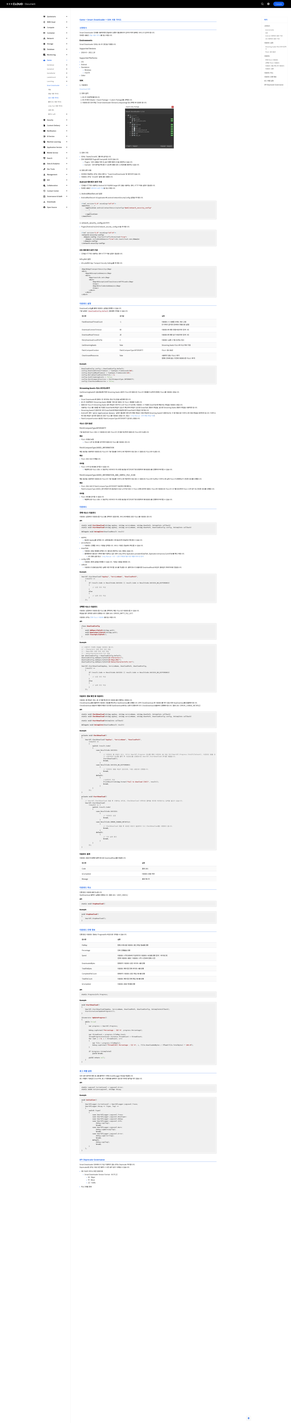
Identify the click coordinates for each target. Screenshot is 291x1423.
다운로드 (267, 56)
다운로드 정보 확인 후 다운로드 (274, 66)
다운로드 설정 (268, 43)
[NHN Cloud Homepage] (13, 4)
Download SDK (85, 89)
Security (50, 120)
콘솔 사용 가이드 (53, 94)
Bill (48, 180)
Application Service (54, 147)
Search (49, 158)
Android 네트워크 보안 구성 (273, 36)
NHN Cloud (51, 22)
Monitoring (51, 55)
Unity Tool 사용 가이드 (55, 106)
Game (49, 60)
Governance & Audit (54, 196)
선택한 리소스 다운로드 (272, 63)
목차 (265, 19)
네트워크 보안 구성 (97, 188)
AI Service (50, 136)
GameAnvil (50, 69)
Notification (51, 131)
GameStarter (51, 73)
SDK (266, 33)
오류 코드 (51, 110)
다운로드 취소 (268, 73)
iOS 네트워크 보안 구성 (272, 39)
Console (279, 4)
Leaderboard (51, 77)
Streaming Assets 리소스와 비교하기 (275, 48)
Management (52, 174)
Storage (50, 44)
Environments (269, 30)
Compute (50, 27)
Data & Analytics (53, 163)
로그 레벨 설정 (269, 81)
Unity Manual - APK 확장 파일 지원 (142, 416)
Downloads (51, 202)
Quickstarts (51, 16)
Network (50, 38)
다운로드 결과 (269, 69)
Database (50, 49)
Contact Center (53, 191)
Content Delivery (53, 125)
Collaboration (52, 185)
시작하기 (267, 26)
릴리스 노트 (51, 114)
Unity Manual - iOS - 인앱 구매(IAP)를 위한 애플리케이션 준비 (123, 556)
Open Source (52, 207)
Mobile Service (52, 153)
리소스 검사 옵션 (270, 52)
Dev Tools (51, 169)
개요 (49, 89)
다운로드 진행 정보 (270, 77)
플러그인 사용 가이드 (54, 102)
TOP (248, 1418)
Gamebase (50, 65)
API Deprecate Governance (273, 85)
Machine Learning (54, 142)
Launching (50, 81)
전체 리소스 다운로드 (97, 617)
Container (51, 33)
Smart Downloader (53, 85)
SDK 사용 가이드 (53, 98)
